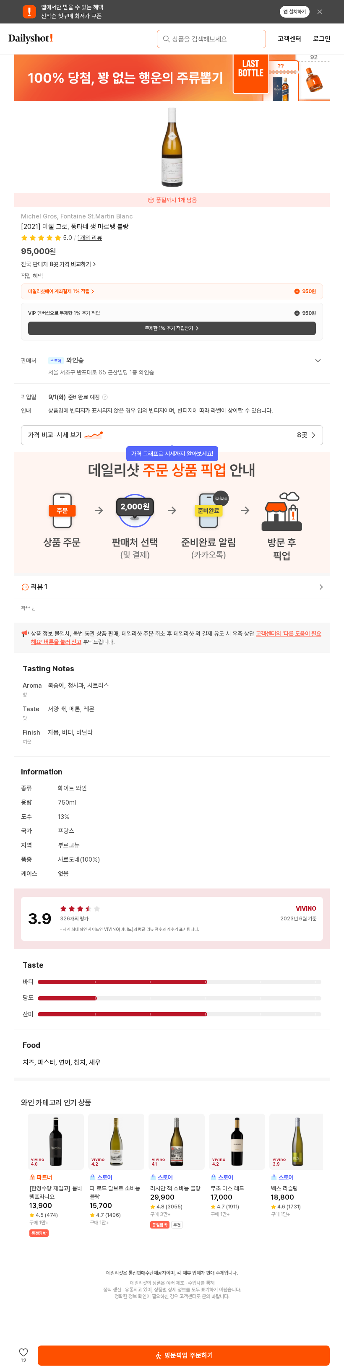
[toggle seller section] (318, 361)
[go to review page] (321, 587)
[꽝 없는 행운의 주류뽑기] (172, 77)
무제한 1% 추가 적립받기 (169, 328)
